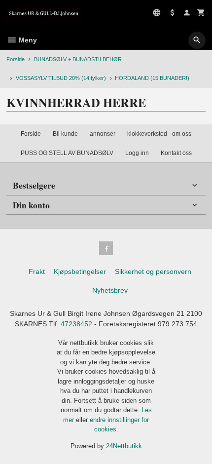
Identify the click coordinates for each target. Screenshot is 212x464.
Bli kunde (65, 133)
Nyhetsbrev (110, 290)
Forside (15, 59)
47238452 (76, 324)
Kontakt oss (176, 153)
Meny (27, 40)
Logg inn (137, 153)
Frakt (37, 271)
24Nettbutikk (124, 446)
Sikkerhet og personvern (153, 271)
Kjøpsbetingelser (80, 271)
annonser (102, 133)
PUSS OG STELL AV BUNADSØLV (67, 153)
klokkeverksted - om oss (159, 133)
